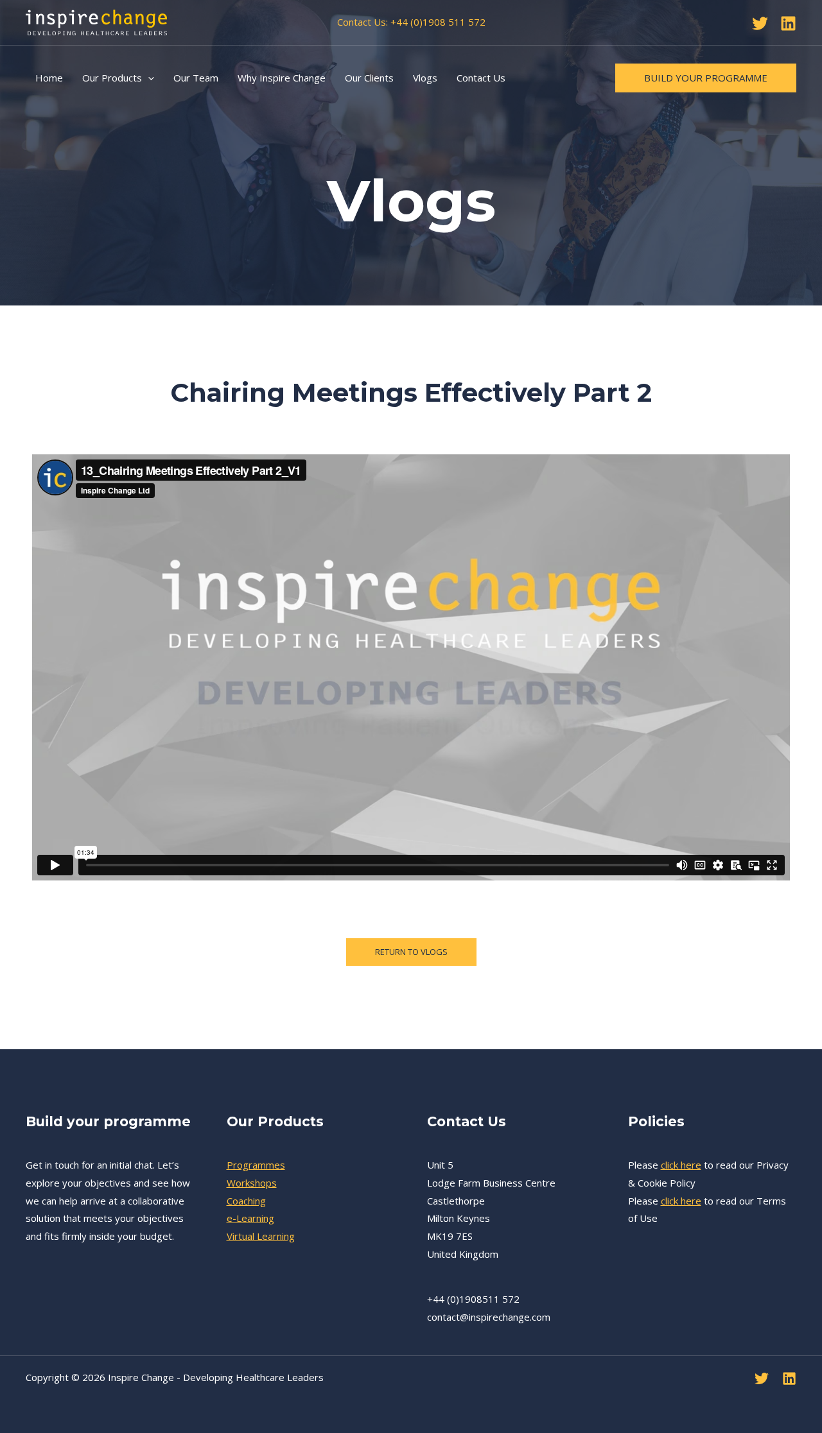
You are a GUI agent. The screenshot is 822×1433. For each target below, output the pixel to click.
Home (49, 77)
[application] (148, 77)
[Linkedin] (788, 23)
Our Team (195, 77)
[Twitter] (760, 23)
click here (681, 1164)
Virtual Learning (261, 1236)
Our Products (112, 77)
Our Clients (369, 77)
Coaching (246, 1200)
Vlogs (425, 77)
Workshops (252, 1182)
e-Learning (250, 1218)
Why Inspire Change (282, 77)
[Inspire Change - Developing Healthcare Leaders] (96, 21)
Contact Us (481, 77)
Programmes (256, 1164)
